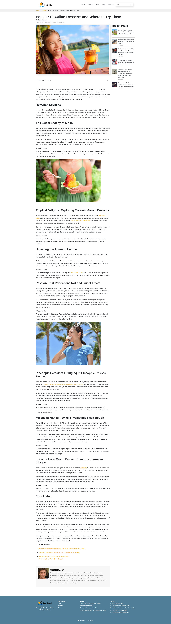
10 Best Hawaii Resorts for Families (119, 612)
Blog (103, 4)
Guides (98, 4)
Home (83, 4)
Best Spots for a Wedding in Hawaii (89, 608)
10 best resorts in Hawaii (116, 603)
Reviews (90, 4)
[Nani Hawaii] (47, 4)
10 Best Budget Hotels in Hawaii (118, 610)
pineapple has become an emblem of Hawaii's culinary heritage (64, 384)
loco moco (83, 468)
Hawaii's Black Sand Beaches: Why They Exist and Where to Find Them (61, 548)
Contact (60, 608)
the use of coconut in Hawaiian (80, 220)
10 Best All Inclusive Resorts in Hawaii (120, 605)
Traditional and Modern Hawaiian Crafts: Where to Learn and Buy (59, 552)
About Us (111, 4)
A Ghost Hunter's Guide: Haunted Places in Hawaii (93, 610)
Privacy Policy (81, 620)
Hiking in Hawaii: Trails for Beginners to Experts (54, 556)
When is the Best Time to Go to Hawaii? (90, 603)
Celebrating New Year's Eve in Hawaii (51, 559)
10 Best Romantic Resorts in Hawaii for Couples (122, 608)
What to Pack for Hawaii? (86, 605)
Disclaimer (90, 620)
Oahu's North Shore (76, 273)
